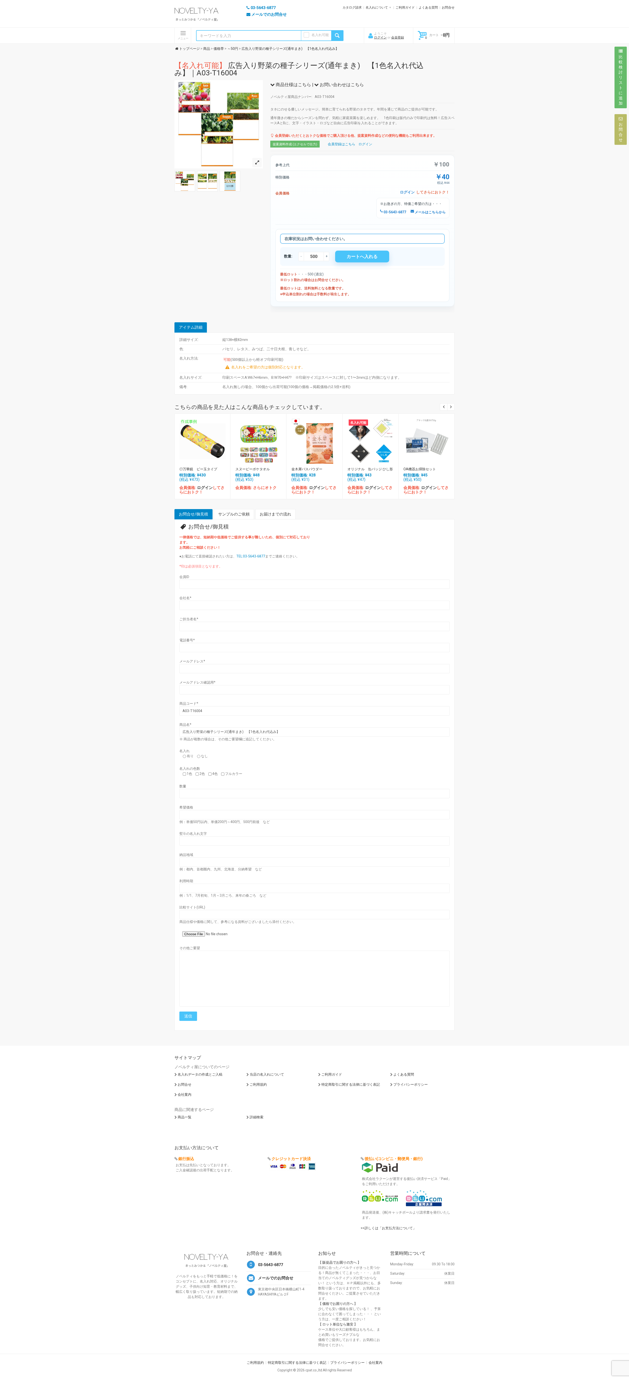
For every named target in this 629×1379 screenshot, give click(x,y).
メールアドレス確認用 (197, 682)
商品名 (185, 725)
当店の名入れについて (267, 1074)
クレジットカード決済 (291, 1158)
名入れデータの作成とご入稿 (200, 1074)
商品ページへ (202, 440)
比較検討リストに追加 (621, 80)
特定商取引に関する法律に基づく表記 (350, 1084)
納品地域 (186, 855)
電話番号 (187, 640)
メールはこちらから (430, 212)
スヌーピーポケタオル (252, 469)
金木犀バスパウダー (306, 469)
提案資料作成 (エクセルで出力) (295, 144)
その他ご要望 (189, 948)
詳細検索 (256, 1117)
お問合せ (448, 7)
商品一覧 (184, 1117)
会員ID (184, 577)
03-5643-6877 (394, 212)
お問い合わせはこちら (341, 84)
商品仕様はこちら (293, 84)
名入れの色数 (189, 769)
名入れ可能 (320, 35)
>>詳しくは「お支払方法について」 (388, 1228)
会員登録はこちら (341, 144)
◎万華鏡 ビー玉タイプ (198, 469)
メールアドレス (192, 661)
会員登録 (397, 37)
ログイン (380, 37)
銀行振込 (186, 1158)
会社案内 (184, 1094)
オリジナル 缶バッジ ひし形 (370, 469)
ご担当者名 (188, 619)
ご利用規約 (258, 1084)
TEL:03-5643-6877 (250, 556)
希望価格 (186, 807)
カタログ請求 (352, 7)
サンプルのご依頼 (234, 514)
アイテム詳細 (190, 327)
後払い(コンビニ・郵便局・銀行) (394, 1158)
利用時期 (186, 881)
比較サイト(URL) (192, 907)
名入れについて (377, 7)
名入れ (184, 751)
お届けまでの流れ (275, 514)
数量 (182, 786)
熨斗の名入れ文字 (193, 834)
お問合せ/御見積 (193, 514)
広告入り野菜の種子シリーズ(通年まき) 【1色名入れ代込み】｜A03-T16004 (299, 69)
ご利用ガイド (405, 7)
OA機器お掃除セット (419, 469)
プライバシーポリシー (410, 1084)
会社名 (185, 598)
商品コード (188, 703)
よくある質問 (428, 7)
